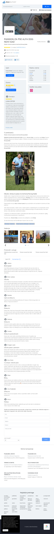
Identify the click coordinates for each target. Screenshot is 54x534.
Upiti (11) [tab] (7, 259)
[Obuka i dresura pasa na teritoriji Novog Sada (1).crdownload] (11, 236)
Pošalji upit (9, 59)
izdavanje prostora (14, 506)
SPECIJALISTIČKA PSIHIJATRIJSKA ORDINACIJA (12, 473)
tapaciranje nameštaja (23, 506)
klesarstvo (6, 506)
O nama (27, 526)
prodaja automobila (7, 496)
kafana (37, 509)
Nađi (47, 6)
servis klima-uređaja (23, 496)
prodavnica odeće (22, 499)
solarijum (38, 503)
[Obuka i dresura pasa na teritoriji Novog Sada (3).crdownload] (43, 236)
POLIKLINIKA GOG (32, 454)
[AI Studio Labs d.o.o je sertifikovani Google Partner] (47, 526)
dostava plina (6, 512)
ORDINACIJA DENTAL (9, 462)
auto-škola (14, 511)
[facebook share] (48, 42)
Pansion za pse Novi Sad (26, 252)
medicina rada (30, 503)
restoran (46, 498)
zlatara (45, 506)
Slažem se (5, 530)
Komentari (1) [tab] (16, 259)
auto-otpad (38, 506)
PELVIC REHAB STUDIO (33, 462)
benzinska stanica (30, 506)
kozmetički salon (14, 509)
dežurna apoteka (30, 499)
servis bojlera (45, 509)
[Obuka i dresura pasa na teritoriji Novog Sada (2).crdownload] (27, 236)
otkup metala (29, 509)
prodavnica (30, 495)
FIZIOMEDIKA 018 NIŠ (33, 473)
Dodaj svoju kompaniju (46, 10)
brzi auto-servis (6, 499)
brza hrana (22, 503)
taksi (37, 495)
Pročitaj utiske (9, 127)
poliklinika (14, 495)
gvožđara (14, 498)
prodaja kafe (47, 495)
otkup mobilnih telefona (38, 500)
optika (5, 503)
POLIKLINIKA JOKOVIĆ (9, 454)
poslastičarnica (23, 509)
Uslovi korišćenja (33, 526)
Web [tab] (17, 59)
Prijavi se (34, 10)
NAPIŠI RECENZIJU (21, 47)
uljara (13, 503)
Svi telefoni (16, 52)
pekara (6, 509)
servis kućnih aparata (47, 503)
